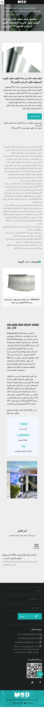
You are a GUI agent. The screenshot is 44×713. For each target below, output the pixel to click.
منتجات (20, 8)
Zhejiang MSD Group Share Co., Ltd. (18, 700)
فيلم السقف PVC (9, 8)
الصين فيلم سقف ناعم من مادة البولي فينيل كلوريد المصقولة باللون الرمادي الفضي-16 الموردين (23, 379)
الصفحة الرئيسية (30, 8)
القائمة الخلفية (35, 116)
